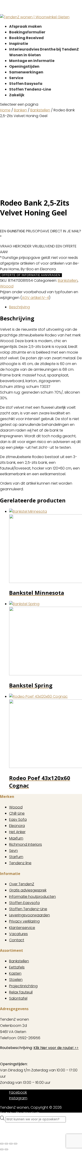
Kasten (15, 973)
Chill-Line (17, 813)
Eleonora (17, 825)
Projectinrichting (23, 986)
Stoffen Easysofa (25, 83)
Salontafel (18, 998)
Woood (6, 286)
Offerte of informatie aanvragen (31, 275)
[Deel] (11, 1143)
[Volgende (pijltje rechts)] (6, 1149)
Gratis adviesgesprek (27, 890)
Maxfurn (16, 838)
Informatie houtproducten (32, 896)
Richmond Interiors (25, 844)
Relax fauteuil (21, 992)
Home (5, 110)
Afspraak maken (25, 26)
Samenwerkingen (26, 72)
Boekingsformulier (27, 32)
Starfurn (16, 856)
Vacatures (18, 933)
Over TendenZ (21, 884)
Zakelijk (16, 95)
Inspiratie (18, 43)
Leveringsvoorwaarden (29, 915)
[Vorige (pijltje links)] (2, 1149)
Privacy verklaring (24, 921)
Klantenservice (22, 927)
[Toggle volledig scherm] (6, 1143)
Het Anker (17, 831)
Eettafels (17, 967)
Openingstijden (24, 66)
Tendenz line (20, 863)
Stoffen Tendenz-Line (30, 89)
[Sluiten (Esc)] (15, 1143)
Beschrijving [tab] (19, 307)
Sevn (13, 850)
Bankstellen (40, 110)
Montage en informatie (31, 60)
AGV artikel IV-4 (35, 297)
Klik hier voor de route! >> (56, 1047)
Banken (20, 110)
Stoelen (16, 979)
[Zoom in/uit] (2, 1143)
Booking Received (26, 37)
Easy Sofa (18, 819)
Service (16, 77)
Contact (16, 940)
